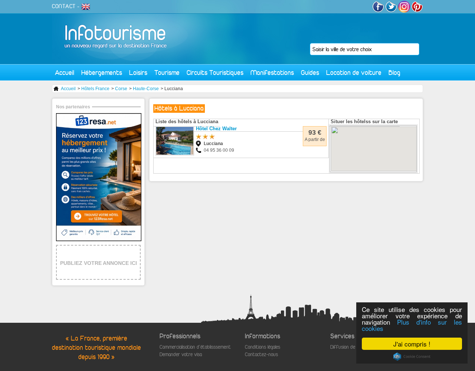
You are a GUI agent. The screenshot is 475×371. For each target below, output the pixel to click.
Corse (121, 88)
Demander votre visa (181, 354)
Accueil (64, 72)
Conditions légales (262, 347)
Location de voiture (353, 72)
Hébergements (101, 72)
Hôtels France (95, 88)
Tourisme (167, 72)
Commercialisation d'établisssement (195, 347)
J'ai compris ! (411, 343)
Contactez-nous (261, 354)
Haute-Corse (146, 88)
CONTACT (64, 6)
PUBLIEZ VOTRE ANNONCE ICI (98, 263)
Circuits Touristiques (215, 72)
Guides (310, 72)
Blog (394, 72)
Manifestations (272, 72)
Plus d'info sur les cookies (412, 325)
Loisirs (138, 72)
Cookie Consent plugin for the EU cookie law (411, 356)
